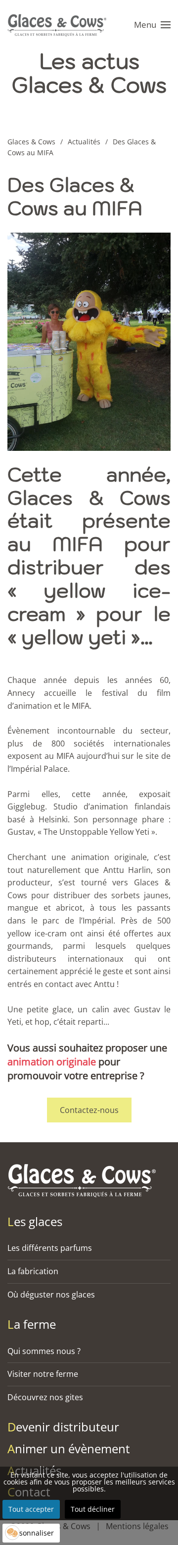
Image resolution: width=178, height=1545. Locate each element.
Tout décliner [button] (93, 1509)
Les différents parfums (49, 1247)
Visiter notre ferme (42, 1373)
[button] (152, 25)
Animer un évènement (68, 1448)
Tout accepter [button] (31, 1509)
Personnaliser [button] (31, 1533)
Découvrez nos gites (45, 1397)
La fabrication (32, 1271)
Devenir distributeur (63, 1427)
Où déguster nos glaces (51, 1294)
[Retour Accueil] (58, 25)
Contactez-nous (89, 1110)
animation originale (51, 1061)
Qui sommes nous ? (44, 1351)
